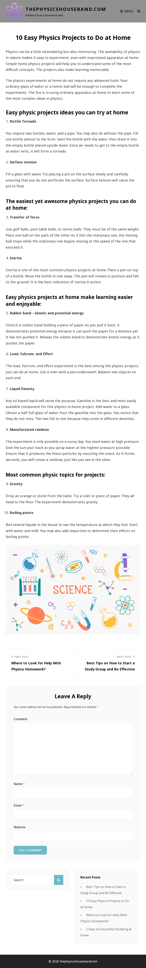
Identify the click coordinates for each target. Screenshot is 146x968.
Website (19, 827)
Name (19, 784)
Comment (20, 719)
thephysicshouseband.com (66, 9)
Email (19, 805)
